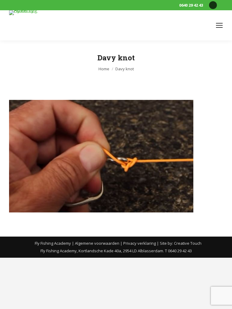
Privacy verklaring (139, 243)
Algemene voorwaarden (97, 243)
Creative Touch (187, 243)
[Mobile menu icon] (219, 25)
